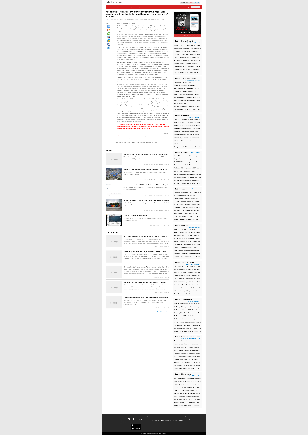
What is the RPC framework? (182, 141)
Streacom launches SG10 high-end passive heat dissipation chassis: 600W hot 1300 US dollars (201, 396)
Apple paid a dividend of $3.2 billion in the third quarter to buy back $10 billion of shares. (199, 310)
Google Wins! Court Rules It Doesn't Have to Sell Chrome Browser (146, 200)
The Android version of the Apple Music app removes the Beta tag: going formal (196, 269)
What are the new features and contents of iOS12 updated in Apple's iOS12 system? (198, 331)
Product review (166, 417)
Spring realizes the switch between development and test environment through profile (198, 94)
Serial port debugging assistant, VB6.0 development (189, 100)
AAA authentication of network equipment (185, 51)
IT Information (160, 19)
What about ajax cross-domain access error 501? (188, 137)
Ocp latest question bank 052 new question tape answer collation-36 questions (196, 165)
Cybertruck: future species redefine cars (185, 390)
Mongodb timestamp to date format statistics (186, 180)
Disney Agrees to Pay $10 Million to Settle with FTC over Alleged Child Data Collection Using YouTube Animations (162, 185)
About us (148, 417)
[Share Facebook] (108, 44)
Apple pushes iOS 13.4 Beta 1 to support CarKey (188, 319)
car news (174, 417)
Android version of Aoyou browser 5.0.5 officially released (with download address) (197, 281)
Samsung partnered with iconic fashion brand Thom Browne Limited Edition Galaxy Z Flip (199, 241)
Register (197, 2)
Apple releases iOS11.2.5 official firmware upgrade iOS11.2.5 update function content (198, 316)
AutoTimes (157, 419)
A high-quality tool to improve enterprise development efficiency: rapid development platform (200, 204)
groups (142, 142)
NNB (159, 420)
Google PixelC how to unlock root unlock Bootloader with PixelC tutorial (194, 368)
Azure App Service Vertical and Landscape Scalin (188, 216)
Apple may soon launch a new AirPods (185, 229)
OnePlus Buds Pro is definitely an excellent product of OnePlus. (192, 244)
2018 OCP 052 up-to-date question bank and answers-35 (190, 162)
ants (138, 142)
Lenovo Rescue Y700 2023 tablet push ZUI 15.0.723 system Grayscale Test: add (197, 387)
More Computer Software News (190, 338)
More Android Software (193, 264)
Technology (127, 142)
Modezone (154, 420)
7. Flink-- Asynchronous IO (181, 103)
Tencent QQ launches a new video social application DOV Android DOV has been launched (200, 272)
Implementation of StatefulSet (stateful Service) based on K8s (191, 213)
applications (149, 142)
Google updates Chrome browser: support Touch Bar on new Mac (192, 313)
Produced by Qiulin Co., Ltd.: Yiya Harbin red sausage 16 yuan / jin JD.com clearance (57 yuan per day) (159, 252)
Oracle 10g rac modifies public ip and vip (185, 156)
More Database (195, 152)
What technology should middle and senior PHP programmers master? (194, 131)
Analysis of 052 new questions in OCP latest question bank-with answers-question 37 (198, 168)
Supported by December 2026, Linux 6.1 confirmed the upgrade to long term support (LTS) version (157, 297)
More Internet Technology (192, 80)
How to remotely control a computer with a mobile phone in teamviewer (194, 359)
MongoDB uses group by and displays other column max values (192, 177)
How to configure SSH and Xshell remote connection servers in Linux (193, 192)
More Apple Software (194, 301)
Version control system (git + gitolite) (184, 85)
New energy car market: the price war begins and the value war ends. (193, 402)
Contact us (156, 417)
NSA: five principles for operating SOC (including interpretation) (192, 54)
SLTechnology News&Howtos (127, 19)
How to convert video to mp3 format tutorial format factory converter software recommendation (200, 344)
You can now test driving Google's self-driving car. (188, 235)
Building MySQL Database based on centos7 (187, 198)
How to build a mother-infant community (185, 91)
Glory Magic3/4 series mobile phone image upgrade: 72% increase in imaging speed (152, 236)
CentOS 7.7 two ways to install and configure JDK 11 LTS (190, 201)
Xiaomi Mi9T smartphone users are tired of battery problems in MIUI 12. (194, 253)
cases (155, 142)
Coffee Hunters (181, 419)
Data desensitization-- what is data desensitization (188, 57)
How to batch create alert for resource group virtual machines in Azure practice (196, 207)
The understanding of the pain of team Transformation (189, 106)
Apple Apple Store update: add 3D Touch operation (188, 307)
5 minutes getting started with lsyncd (184, 195)
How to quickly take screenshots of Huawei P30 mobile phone (191, 288)
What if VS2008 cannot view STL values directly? (188, 128)
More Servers (196, 189)
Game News (168, 420)
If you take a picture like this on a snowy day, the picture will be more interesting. (196, 405)
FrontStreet (174, 420)
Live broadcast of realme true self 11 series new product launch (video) (148, 267)
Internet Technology (127, 7)
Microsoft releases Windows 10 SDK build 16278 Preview (190, 362)
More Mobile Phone (194, 227)
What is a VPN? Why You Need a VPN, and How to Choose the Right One (195, 45)
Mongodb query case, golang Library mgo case (187, 183)
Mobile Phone (166, 7)
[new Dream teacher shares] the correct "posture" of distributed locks (193, 88)
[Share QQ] (108, 37)
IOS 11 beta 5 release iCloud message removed (187, 325)
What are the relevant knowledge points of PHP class (189, 122)
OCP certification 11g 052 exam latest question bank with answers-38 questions (196, 174)
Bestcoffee (163, 419)
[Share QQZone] (108, 40)
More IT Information (162, 312)
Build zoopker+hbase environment (135, 215)
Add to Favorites (184, 2)
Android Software (178, 7)
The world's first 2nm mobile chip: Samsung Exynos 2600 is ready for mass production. (154, 169)
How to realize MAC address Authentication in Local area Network (193, 69)
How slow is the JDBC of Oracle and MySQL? (187, 109)
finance (134, 142)
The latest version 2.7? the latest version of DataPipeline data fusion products (196, 97)
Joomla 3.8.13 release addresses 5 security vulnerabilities (190, 350)
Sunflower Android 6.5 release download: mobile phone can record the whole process (198, 275)
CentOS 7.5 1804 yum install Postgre (184, 171)
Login (191, 2)
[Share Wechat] (108, 33)
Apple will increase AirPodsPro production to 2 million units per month (194, 250)
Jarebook (174, 419)
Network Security (113, 7)
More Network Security (193, 43)
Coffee (162, 420)
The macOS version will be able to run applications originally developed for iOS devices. (199, 328)
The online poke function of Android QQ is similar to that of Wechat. (193, 294)
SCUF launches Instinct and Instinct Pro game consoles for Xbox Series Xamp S (197, 238)
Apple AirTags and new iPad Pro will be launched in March (190, 232)
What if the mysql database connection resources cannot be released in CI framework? (198, 134)
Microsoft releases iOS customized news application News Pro (192, 322)
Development (139, 7)
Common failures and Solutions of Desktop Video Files (189, 72)
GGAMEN (180, 420)
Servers (157, 7)
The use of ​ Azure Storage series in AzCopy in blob (188, 210)
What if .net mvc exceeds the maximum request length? (189, 144)
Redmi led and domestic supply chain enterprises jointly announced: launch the (196, 393)
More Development (194, 117)
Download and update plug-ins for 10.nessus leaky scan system (192, 48)
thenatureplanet (183, 417)
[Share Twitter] (108, 48)
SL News (169, 419)
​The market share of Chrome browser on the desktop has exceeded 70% (148, 154)
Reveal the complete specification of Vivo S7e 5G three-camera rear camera (195, 247)
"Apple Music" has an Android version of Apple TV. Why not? (191, 266)
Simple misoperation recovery (182, 159)
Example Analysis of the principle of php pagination (188, 147)
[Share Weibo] (108, 30)
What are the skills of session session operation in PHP (189, 125)
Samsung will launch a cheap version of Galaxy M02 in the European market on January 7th (200, 256)
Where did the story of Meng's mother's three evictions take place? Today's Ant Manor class (199, 291)
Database (148, 7)
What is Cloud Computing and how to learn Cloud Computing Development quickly (197, 219)
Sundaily (188, 419)
